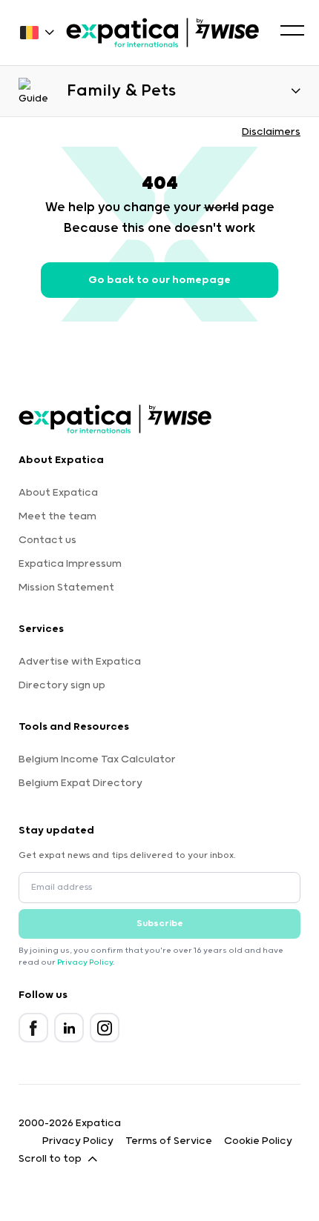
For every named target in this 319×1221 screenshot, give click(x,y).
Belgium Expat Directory (80, 783)
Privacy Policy (85, 962)
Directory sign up (62, 685)
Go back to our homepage (159, 280)
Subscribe (160, 923)
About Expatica (58, 493)
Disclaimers (271, 132)
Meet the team (57, 516)
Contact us (47, 540)
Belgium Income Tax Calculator (97, 759)
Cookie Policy (258, 1141)
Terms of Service (168, 1141)
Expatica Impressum (70, 564)
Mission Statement (66, 587)
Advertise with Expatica (80, 662)
